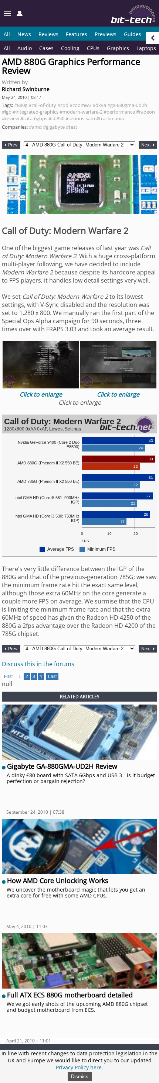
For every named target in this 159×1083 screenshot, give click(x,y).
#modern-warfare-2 (81, 111)
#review (10, 118)
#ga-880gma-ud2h (127, 105)
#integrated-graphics (35, 111)
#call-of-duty (42, 105)
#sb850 (56, 118)
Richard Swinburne (26, 89)
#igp (6, 111)
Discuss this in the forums (38, 664)
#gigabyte (54, 127)
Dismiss (79, 1076)
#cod (62, 105)
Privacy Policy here (79, 1067)
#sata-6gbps (33, 118)
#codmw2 (80, 105)
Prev (12, 145)
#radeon (145, 111)
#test (71, 127)
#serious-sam (80, 118)
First (8, 676)
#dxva (99, 105)
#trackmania (110, 118)
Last (52, 676)
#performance (119, 111)
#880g (20, 105)
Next (146, 145)
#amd (35, 127)
